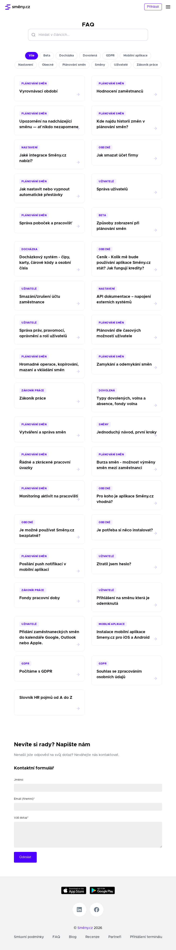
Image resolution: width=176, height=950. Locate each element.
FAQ (56, 937)
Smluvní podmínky (29, 937)
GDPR (110, 55)
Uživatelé (121, 64)
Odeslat (25, 857)
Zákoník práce (147, 64)
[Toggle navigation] (170, 6)
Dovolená (90, 55)
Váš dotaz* (21, 817)
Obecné (47, 64)
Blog (72, 937)
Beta (46, 55)
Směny (100, 64)
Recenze (92, 937)
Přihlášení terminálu (146, 937)
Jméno (18, 779)
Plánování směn (74, 64)
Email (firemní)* (24, 799)
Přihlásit (153, 6)
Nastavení (25, 64)
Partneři (114, 937)
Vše (31, 55)
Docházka (66, 55)
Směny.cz (85, 928)
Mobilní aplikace (135, 55)
